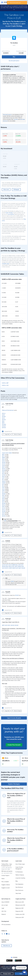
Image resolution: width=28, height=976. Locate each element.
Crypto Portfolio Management (19, 868)
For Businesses (19, 872)
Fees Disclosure (19, 887)
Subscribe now (6, 945)
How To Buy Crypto (20, 864)
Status (3, 878)
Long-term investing (20, 878)
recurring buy (11, 214)
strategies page (5, 263)
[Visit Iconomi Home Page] (6, 2)
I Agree (21, 973)
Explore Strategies (14, 784)
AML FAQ (3, 911)
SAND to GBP (5, 383)
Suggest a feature (5, 884)
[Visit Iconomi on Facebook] (4, 934)
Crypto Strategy (9, 212)
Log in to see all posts (14, 718)
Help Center (18, 893)
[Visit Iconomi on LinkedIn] (9, 934)
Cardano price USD (20, 914)
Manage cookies (7, 973)
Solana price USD (20, 917)
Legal (2, 908)
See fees (16, 119)
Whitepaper (16, 189)
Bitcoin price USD (20, 902)
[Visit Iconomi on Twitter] (2, 934)
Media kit (3, 914)
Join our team (4, 905)
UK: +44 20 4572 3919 (6, 873)
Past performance (7, 114)
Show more (6, 189)
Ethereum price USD (20, 905)
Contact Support (5, 875)
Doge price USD (19, 911)
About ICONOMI (5, 902)
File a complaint (5, 881)
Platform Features (20, 875)
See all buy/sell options (14, 60)
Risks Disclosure (19, 890)
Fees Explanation (19, 884)
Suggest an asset (5, 888)
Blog (17, 881)
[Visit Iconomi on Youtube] (6, 934)
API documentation (6, 924)
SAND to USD (5, 385)
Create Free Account (14, 745)
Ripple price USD (19, 908)
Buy (14, 57)
